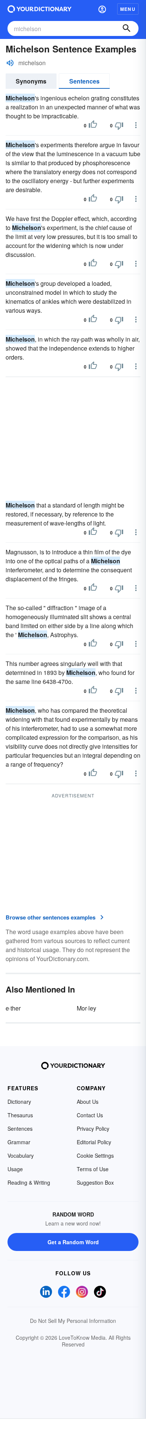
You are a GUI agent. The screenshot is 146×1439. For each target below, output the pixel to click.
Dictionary (19, 1101)
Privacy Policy (93, 1128)
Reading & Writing (28, 1182)
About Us (87, 1101)
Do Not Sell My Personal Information (73, 1320)
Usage (15, 1169)
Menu (128, 9)
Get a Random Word (73, 1242)
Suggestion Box (95, 1182)
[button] (102, 9)
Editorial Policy (94, 1142)
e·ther (13, 1008)
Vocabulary (20, 1155)
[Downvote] (119, 125)
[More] (135, 125)
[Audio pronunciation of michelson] (10, 62)
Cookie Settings (95, 1155)
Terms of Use (93, 1169)
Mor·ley (86, 1008)
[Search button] (126, 28)
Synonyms (31, 81)
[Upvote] (92, 125)
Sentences (84, 81)
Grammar (18, 1142)
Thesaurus (20, 1115)
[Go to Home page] (39, 8)
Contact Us (90, 1115)
